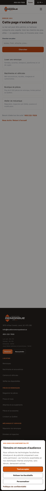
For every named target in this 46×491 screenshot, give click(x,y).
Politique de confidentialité (14, 486)
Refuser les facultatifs (23, 475)
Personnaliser (23, 481)
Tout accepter (23, 469)
